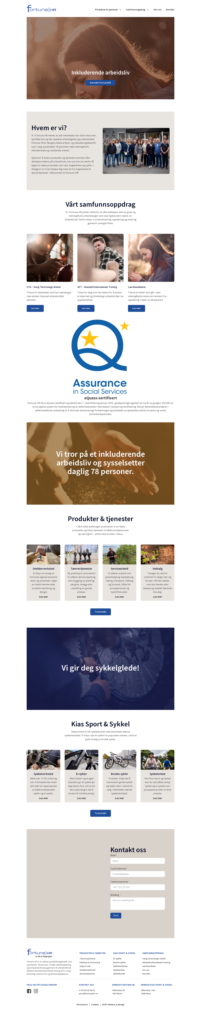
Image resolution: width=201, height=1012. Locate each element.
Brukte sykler (119, 962)
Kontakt (170, 9)
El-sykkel (117, 958)
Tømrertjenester (88, 958)
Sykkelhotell (119, 973)
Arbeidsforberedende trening (156, 962)
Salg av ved (85, 966)
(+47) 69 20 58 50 (87, 990)
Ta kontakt (101, 611)
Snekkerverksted (87, 970)
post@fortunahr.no (88, 993)
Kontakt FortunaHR (100, 82)
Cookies (95, 1004)
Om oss (157, 9)
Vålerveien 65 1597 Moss (118, 992)
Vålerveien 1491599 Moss (148, 992)
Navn (113, 855)
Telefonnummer (119, 881)
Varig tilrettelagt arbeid (154, 958)
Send (115, 915)
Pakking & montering (90, 962)
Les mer (35, 308)
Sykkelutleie (119, 970)
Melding (114, 894)
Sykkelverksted (120, 966)
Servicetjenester (87, 973)
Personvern (82, 1004)
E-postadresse (118, 868)
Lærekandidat (149, 966)
